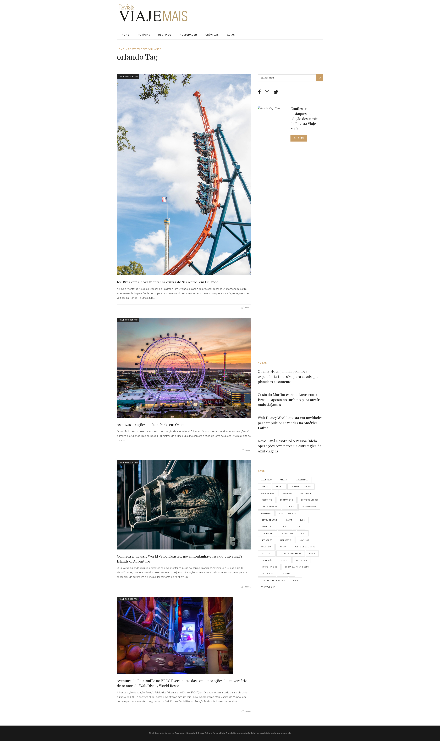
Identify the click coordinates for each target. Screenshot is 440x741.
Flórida (289, 507)
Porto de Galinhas (305, 547)
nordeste (285, 540)
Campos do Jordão (301, 486)
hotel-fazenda (287, 513)
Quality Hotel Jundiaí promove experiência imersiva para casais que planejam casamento (288, 376)
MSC (303, 533)
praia (312, 553)
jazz (298, 527)
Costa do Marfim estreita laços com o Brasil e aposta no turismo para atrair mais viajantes (289, 399)
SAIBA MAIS (299, 138)
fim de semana (269, 507)
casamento (267, 493)
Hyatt (288, 520)
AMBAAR (284, 480)
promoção (266, 560)
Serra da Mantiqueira (297, 567)
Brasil (279, 486)
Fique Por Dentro (128, 77)
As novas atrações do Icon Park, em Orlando (153, 424)
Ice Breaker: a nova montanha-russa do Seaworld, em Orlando (167, 281)
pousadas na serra (290, 553)
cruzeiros (305, 493)
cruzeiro (287, 493)
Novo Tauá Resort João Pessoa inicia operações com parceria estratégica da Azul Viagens (289, 445)
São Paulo (267, 574)
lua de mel (267, 533)
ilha (302, 520)
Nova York (304, 540)
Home (120, 49)
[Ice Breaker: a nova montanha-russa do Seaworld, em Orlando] (184, 174)
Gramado (266, 513)
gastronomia (309, 507)
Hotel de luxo (269, 520)
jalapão (283, 527)
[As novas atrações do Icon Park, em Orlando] (184, 368)
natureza (266, 540)
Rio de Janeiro (269, 567)
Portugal (266, 553)
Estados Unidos (309, 500)
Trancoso (286, 574)
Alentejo (266, 480)
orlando (266, 547)
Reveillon (301, 560)
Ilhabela (266, 527)
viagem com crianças (273, 580)
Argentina (302, 480)
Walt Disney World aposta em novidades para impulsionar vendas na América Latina (290, 422)
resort (284, 560)
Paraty (283, 547)
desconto (266, 500)
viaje (295, 580)
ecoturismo (286, 500)
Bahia (264, 486)
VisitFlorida (268, 587)
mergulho (287, 533)
